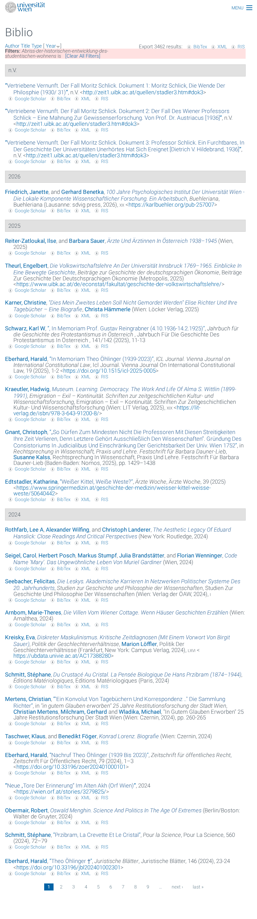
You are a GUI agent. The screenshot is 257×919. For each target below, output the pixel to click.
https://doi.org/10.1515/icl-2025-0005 (109, 370)
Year (51, 46)
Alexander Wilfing (67, 529)
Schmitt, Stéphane (28, 674)
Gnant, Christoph (26, 432)
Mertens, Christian (28, 699)
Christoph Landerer (126, 529)
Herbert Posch (56, 555)
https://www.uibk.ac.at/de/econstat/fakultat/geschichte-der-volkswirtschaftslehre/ (119, 284)
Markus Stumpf (97, 555)
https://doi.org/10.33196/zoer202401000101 (71, 766)
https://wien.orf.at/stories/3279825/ (61, 791)
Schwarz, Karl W (25, 328)
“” (117, 114)
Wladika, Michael (140, 711)
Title (25, 46)
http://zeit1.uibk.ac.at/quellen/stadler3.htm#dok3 (143, 92)
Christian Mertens (35, 711)
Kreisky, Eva (20, 637)
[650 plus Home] (128, 8)
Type (36, 46)
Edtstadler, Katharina (31, 481)
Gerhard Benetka (82, 191)
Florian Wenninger (199, 555)
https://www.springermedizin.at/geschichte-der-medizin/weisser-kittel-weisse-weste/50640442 (112, 490)
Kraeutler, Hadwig (27, 389)
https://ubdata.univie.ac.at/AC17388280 (62, 655)
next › (177, 886)
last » (198, 886)
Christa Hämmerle (108, 309)
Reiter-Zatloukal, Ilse (30, 240)
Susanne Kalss (31, 457)
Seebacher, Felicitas (30, 581)
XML (222, 46)
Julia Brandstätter (141, 555)
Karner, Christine (25, 302)
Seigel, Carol (20, 555)
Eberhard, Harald (26, 359)
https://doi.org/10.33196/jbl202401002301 (68, 867)
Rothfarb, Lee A (24, 529)
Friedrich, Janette (27, 191)
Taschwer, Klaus (25, 736)
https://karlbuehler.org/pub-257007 (171, 204)
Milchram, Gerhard (84, 711)
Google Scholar (30, 98)
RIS (241, 46)
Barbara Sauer (87, 240)
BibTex (200, 46)
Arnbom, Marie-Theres (33, 612)
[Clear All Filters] (82, 56)
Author (12, 46)
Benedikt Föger (77, 736)
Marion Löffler (139, 644)
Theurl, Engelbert (26, 265)
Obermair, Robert (26, 810)
